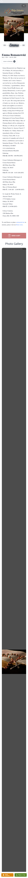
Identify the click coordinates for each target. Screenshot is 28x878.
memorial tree (21, 222)
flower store (19, 225)
